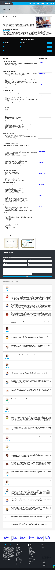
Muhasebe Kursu (18, 550)
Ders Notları (30, 557)
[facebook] (47, 0)
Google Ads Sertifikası (31, 564)
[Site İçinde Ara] (53, 3)
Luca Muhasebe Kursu (19, 561)
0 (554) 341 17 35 (44, 562)
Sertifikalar (43, 3)
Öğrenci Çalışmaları (31, 560)
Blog (29, 566)
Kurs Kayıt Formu (31, 554)
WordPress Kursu (18, 555)
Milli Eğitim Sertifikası (31, 561)
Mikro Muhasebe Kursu (19, 562)
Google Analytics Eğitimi (19, 559)
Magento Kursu (18, 565)
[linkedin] (51, 0)
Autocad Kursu (18, 556)
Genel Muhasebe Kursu (19, 551)
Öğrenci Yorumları (31, 553)
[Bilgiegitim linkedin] (8, 559)
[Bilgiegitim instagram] (6, 559)
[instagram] (50, 0)
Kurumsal (38, 3)
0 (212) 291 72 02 (44, 561)
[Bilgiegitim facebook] (3, 559)
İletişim (51, 3)
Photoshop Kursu (18, 564)
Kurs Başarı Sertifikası (31, 562)
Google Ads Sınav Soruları (32, 559)
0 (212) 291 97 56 (44, 564)
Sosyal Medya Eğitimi (19, 560)
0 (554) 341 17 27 (44, 565)
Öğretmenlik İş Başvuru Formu (32, 556)
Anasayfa (29, 3)
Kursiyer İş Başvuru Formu (32, 555)
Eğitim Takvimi (30, 550)
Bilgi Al (47, 3)
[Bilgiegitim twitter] (5, 559)
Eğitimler (33, 3)
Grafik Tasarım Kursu (18, 552)
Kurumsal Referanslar (31, 551)
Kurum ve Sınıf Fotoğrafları (32, 552)
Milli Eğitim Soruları (31, 558)
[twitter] (48, 0)
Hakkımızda (30, 548)
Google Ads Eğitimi (18, 558)
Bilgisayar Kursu (18, 547)
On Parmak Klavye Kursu (19, 566)
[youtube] (53, 0)
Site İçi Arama (30, 565)
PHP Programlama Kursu (19, 554)
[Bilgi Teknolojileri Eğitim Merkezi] (7, 545)
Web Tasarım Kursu (18, 553)
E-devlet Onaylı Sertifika (32, 563)
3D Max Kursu (18, 557)
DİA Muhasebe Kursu (18, 563)
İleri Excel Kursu (18, 549)
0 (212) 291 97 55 (44, 563)
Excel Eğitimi (17, 548)
